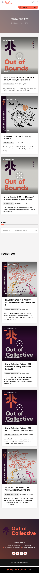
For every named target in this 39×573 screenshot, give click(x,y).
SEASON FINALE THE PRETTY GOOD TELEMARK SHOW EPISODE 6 (20, 302)
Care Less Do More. (9, 99)
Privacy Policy (28, 548)
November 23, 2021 (20, 203)
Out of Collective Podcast (10, 329)
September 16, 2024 (21, 84)
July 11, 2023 (18, 143)
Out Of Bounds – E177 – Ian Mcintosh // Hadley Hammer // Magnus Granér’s (19, 198)
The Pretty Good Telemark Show (10, 265)
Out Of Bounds (8, 40)
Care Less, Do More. (12, 548)
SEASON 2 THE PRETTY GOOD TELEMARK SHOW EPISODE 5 (18, 488)
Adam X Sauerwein (11, 309)
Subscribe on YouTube (28, 7)
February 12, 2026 (26, 494)
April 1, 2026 (24, 373)
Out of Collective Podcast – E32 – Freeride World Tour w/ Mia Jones (19, 429)
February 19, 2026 (26, 435)
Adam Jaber (8, 84)
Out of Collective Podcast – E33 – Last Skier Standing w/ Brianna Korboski (19, 366)
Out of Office (19, 543)
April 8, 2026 (24, 309)
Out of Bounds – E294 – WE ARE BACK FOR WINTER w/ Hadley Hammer (19, 79)
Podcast (7, 71)
